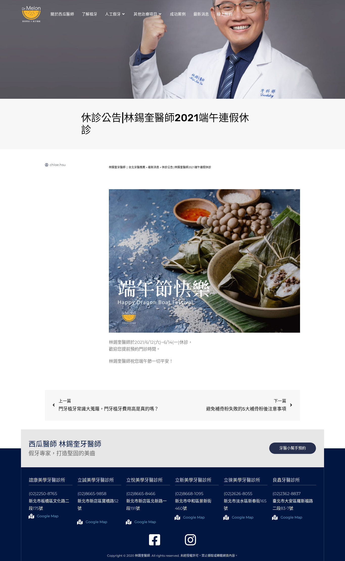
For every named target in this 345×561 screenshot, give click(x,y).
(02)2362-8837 (287, 493)
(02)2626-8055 (238, 493)
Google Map (47, 516)
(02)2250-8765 (43, 493)
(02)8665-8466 (140, 493)
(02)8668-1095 (189, 493)
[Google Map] (31, 516)
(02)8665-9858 (92, 493)
